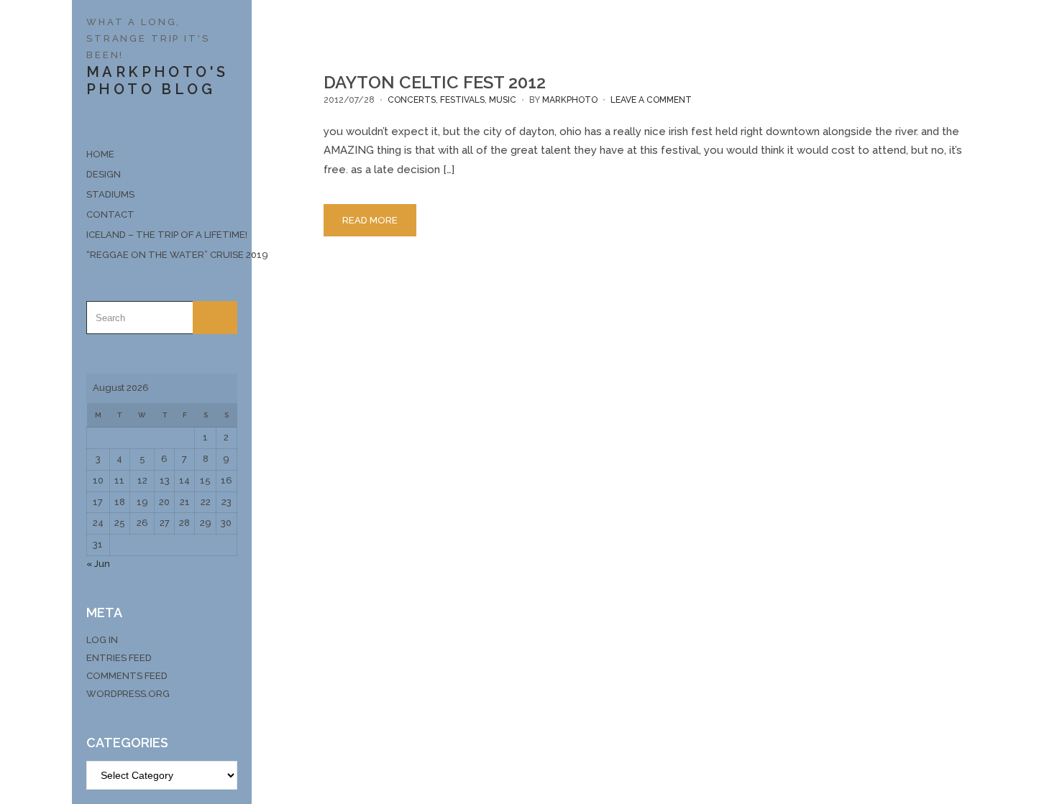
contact (110, 214)
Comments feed (127, 675)
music (502, 100)
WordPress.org (128, 693)
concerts (412, 100)
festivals (462, 100)
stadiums (110, 194)
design (103, 174)
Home (100, 154)
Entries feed (119, 657)
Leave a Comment (651, 100)
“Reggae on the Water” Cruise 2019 (161, 254)
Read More (370, 220)
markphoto (570, 100)
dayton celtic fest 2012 (435, 82)
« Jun (98, 563)
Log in (102, 639)
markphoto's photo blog (157, 80)
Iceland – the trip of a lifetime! (161, 234)
